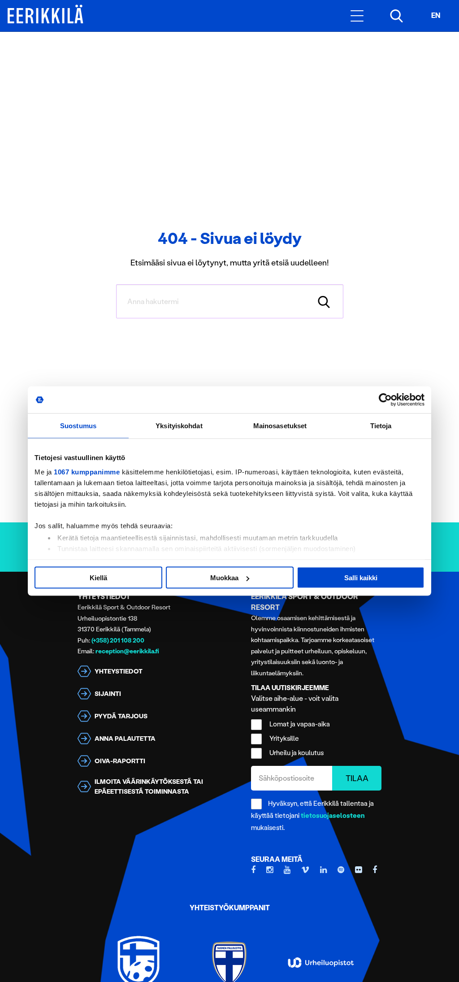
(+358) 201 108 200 (117, 640)
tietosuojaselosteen (333, 816)
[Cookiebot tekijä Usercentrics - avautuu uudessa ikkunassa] (385, 400)
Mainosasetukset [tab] (280, 426)
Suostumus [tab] (78, 426)
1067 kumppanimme (87, 471)
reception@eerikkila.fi (127, 651)
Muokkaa (224, 578)
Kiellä (98, 578)
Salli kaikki (360, 578)
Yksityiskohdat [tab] (179, 426)
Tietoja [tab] (381, 426)
